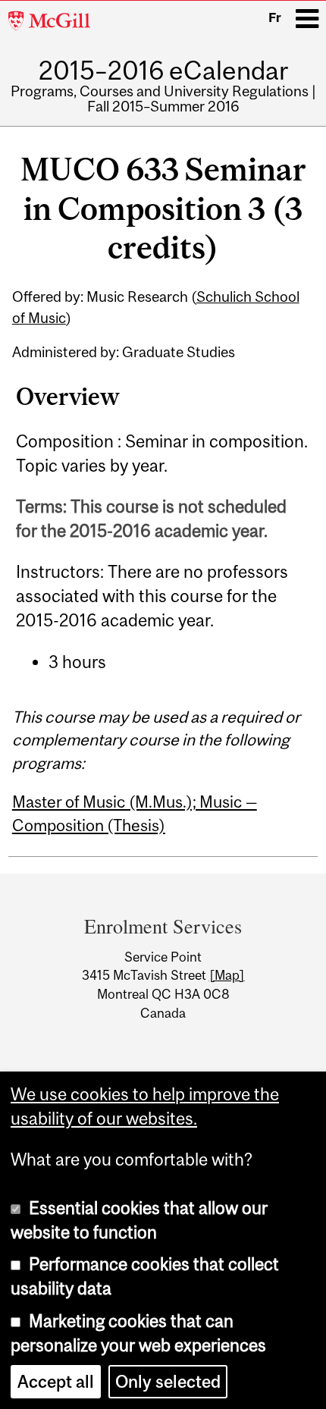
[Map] (227, 975)
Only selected (168, 1382)
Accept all (55, 1382)
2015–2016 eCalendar (163, 70)
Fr (274, 17)
